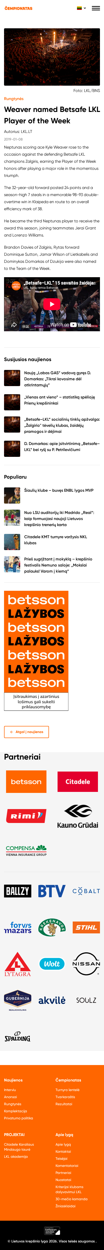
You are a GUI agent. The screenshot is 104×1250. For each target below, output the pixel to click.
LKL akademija (16, 1156)
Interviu (10, 1090)
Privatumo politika (18, 1118)
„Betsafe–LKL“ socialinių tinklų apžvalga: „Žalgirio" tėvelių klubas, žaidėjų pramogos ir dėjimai (62, 425)
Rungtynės (13, 98)
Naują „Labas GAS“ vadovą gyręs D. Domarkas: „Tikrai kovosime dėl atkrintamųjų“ (57, 378)
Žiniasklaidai (65, 1206)
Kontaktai (63, 1151)
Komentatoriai (67, 1166)
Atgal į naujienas (29, 732)
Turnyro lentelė (68, 1090)
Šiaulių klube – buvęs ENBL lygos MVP (58, 490)
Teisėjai (61, 1159)
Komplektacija (15, 1111)
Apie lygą (63, 1144)
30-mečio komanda (72, 1199)
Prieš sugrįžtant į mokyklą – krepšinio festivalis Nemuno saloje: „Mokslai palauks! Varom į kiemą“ (58, 565)
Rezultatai (64, 1104)
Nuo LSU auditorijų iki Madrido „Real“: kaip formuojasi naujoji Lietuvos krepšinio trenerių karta (59, 518)
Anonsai (10, 1097)
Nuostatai (63, 1180)
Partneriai (63, 1173)
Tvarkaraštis (65, 1097)
